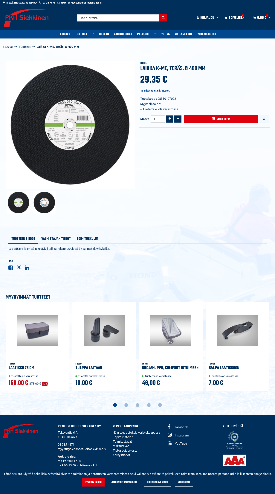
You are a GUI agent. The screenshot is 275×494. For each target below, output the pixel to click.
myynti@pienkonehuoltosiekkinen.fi (81, 3)
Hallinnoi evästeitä (157, 482)
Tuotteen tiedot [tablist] (23, 239)
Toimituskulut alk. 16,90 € (155, 91)
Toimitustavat (122, 441)
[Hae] (163, 17)
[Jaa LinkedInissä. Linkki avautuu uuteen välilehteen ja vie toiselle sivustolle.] (28, 268)
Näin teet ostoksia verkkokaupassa (136, 432)
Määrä (144, 119)
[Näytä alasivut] (92, 34)
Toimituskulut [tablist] (88, 239)
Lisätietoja (184, 482)
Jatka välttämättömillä (124, 482)
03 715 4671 (49, 3)
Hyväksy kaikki (93, 482)
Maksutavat (121, 446)
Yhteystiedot (121, 455)
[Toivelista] (264, 119)
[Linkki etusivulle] (27, 18)
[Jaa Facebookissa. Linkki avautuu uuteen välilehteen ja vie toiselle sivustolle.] (12, 268)
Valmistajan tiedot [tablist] (56, 239)
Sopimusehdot (123, 437)
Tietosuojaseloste (125, 450)
